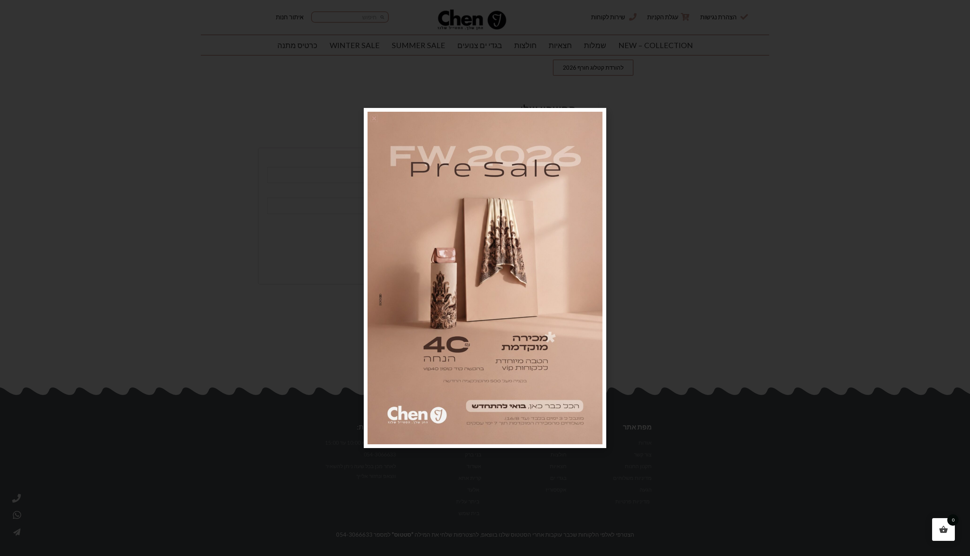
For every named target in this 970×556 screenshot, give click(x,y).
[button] (374, 118)
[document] (485, 278)
